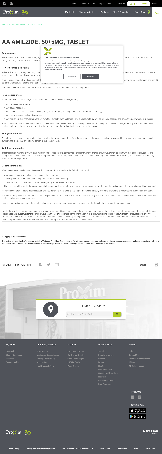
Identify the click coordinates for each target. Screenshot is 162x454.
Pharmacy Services (46, 344)
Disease (101, 359)
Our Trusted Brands (75, 355)
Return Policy (13, 449)
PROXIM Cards (73, 362)
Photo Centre (73, 366)
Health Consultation (45, 366)
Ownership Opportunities (103, 3)
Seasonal (10, 351)
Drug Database (104, 384)
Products (71, 344)
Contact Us (84, 3)
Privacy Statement (56, 70)
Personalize (72, 76)
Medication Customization (48, 355)
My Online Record (139, 3)
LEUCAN (121, 3)
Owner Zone (150, 449)
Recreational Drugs (106, 380)
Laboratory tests (105, 369)
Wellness (10, 359)
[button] (4, 3)
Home (5, 24)
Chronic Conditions (14, 355)
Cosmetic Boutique (75, 359)
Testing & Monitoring (46, 359)
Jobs (74, 3)
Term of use (105, 449)
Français (155, 3)
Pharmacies (122, 449)
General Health (12, 362)
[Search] (117, 314)
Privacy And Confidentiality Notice (40, 449)
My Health (11, 344)
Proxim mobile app (75, 351)
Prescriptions (42, 351)
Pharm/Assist (19, 24)
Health (101, 366)
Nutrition (102, 377)
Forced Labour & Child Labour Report (77, 449)
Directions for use (106, 355)
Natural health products (108, 373)
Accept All (90, 76)
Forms (101, 362)
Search (101, 351)
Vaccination (42, 362)
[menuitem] (70, 12)
